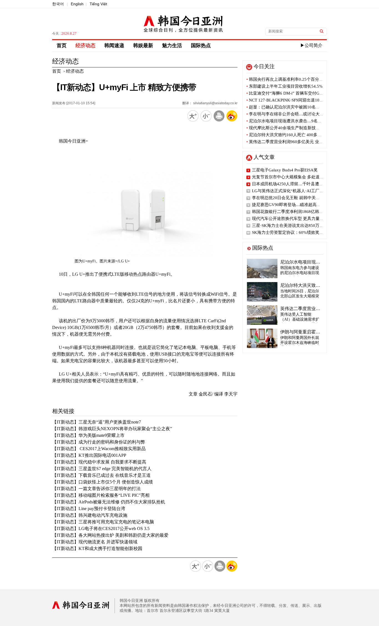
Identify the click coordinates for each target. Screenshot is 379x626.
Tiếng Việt (98, 4)
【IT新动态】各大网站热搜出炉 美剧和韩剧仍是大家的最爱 (110, 535)
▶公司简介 (311, 45)
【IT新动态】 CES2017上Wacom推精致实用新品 (99, 448)
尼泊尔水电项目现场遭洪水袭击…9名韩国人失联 (292, 121)
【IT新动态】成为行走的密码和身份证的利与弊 (98, 442)
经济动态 (85, 45)
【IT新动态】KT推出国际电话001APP (89, 455)
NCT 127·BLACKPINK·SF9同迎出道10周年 (287, 100)
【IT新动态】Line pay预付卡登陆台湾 (88, 508)
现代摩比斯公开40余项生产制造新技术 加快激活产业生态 (300, 128)
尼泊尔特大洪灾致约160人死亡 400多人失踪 (288, 135)
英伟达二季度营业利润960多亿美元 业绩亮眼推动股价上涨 (301, 142)
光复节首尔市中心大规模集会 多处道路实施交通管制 (300, 177)
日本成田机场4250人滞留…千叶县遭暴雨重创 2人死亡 (302, 184)
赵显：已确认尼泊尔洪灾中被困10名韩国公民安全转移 (297, 107)
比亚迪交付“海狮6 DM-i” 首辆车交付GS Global (290, 93)
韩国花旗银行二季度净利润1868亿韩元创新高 (294, 211)
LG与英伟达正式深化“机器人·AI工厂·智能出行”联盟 (300, 191)
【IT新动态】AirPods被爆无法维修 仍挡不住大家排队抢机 (108, 502)
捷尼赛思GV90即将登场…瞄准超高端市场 (290, 204)
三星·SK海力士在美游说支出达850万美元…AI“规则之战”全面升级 (312, 225)
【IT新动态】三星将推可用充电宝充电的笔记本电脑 (103, 521)
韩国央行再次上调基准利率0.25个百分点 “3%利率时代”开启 (302, 79)
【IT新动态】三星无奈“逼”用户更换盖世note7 (96, 422)
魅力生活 (172, 45)
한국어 (58, 4)
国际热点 (201, 45)
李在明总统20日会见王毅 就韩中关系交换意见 (294, 198)
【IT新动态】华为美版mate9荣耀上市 (88, 435)
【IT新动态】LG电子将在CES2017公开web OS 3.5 (101, 528)
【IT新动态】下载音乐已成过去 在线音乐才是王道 (101, 475)
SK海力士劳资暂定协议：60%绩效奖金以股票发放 (298, 232)
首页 (62, 45)
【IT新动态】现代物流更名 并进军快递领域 (94, 541)
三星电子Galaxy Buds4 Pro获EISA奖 (285, 170)
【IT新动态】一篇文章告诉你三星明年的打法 (96, 488)
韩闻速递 (114, 45)
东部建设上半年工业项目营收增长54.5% (284, 86)
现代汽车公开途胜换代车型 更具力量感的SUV (294, 218)
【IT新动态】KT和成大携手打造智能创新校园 (97, 548)
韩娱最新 (143, 45)
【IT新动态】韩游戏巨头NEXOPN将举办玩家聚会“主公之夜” (112, 428)
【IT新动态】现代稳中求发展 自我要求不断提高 (99, 462)
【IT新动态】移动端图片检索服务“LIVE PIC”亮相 (101, 495)
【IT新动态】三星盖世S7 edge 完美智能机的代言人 (101, 468)
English (77, 4)
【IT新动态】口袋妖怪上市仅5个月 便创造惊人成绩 (102, 482)
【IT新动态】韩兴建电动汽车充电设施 (89, 515)
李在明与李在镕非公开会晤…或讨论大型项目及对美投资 (299, 114)
